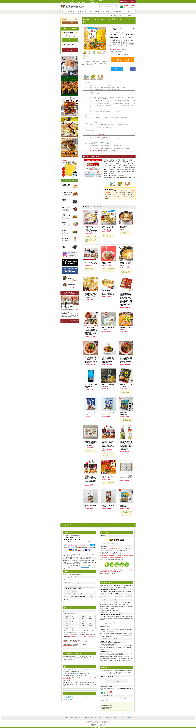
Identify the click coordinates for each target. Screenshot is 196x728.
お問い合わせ (117, 681)
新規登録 (70, 50)
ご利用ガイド (130, 11)
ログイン (107, 11)
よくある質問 (104, 672)
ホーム (66, 717)
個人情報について (120, 717)
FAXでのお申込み (69, 699)
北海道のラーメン (132, 15)
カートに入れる (124, 60)
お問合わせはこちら (106, 700)
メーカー (124, 15)
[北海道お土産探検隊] (72, 7)
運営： (62, 321)
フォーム (76, 673)
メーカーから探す (95, 11)
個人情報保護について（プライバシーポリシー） (76, 696)
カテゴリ (120, 15)
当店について (119, 11)
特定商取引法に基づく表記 (71, 697)
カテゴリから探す (84, 11)
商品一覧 (72, 11)
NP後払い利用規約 (85, 567)
